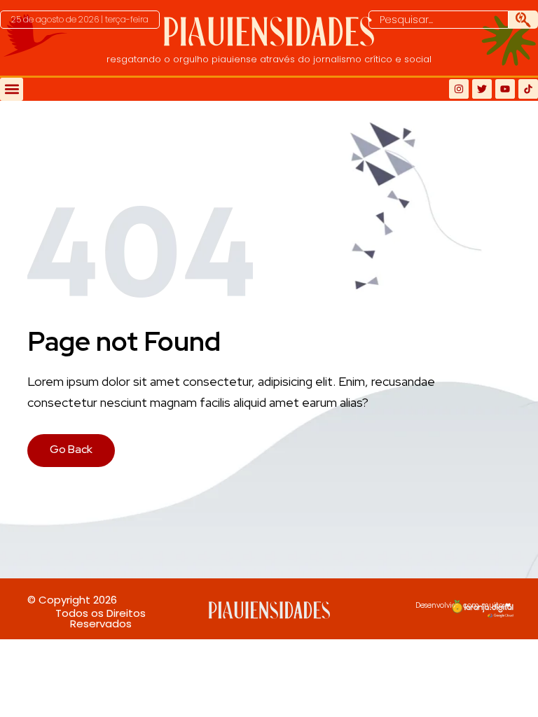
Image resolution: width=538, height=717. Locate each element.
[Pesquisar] (523, 20)
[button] (80, 20)
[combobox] (438, 20)
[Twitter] (482, 89)
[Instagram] (459, 89)
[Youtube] (505, 89)
